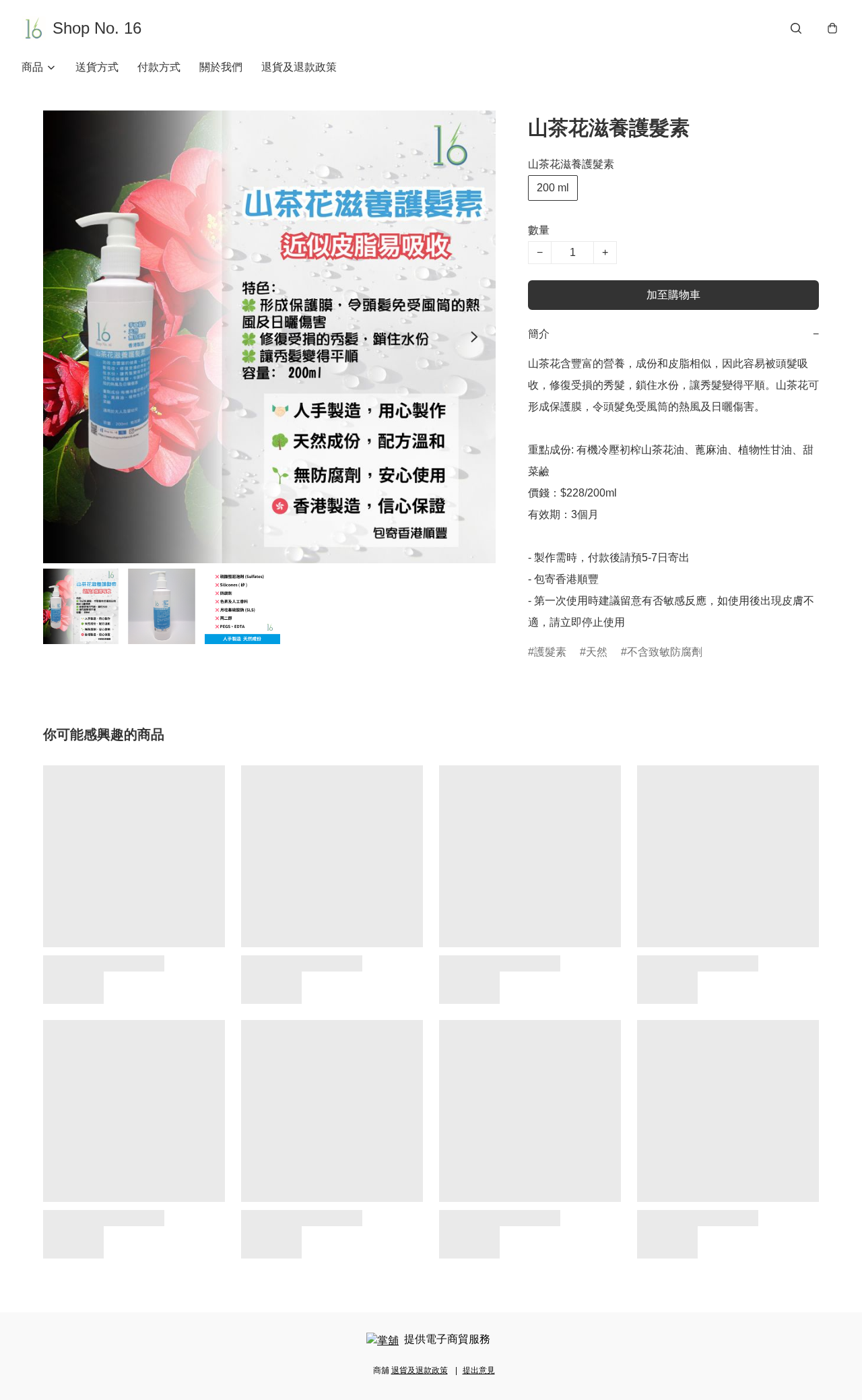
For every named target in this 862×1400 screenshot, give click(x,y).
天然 (596, 652)
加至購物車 (673, 294)
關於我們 (220, 67)
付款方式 (158, 67)
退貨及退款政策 (299, 67)
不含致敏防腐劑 (664, 652)
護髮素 (550, 652)
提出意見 (479, 1370)
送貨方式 (97, 67)
